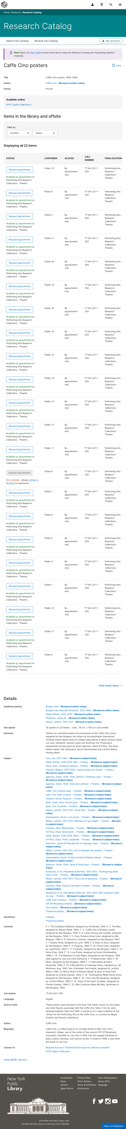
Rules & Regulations (107, 1078)
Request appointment (19, 169)
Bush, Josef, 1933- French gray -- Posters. (67, 802)
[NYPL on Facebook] (94, 1101)
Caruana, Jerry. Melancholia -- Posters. (65, 828)
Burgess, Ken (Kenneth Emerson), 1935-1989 (68, 710)
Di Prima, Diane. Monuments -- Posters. (65, 831)
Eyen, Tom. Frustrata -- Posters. (62, 806)
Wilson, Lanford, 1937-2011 (59, 722)
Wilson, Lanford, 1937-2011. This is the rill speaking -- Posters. (77, 878)
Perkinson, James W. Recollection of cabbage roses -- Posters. (77, 843)
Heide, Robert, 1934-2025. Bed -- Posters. (67, 762)
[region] (63, 413)
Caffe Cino (51, 83)
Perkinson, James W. (56, 718)
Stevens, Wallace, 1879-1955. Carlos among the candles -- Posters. (80, 769)
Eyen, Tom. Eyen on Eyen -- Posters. (64, 794)
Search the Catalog (17, 40)
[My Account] (92, 4)
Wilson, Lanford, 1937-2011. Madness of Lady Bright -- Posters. (78, 821)
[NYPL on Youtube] (115, 1101)
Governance (83, 1088)
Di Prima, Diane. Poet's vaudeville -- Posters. (68, 839)
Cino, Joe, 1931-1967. (57, 758)
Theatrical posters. (55, 911)
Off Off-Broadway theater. (59, 903)
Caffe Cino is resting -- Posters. (61, 899)
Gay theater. (52, 907)
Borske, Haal (52, 706)
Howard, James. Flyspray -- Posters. (64, 798)
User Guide (35, 52)
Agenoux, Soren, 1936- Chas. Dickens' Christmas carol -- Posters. (79, 776)
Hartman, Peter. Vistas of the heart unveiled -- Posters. (73, 885)
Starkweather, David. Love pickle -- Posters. (68, 817)
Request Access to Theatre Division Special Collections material (77, 1047)
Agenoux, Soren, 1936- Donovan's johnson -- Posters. (73, 783)
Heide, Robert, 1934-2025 (59, 714)
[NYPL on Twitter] (101, 1101)
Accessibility (66, 1078)
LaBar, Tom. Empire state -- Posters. (64, 791)
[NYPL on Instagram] (108, 1101)
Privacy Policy (83, 1078)
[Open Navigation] (120, 4)
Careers (64, 1085)
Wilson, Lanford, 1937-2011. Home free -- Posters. (71, 810)
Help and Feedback (114, 1126)
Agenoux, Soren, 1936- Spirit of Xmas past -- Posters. (73, 864)
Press (63, 1081)
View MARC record (15, 1059)
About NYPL (104, 1081)
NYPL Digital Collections (58, 1051)
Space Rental (67, 1088)
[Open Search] (111, 4)
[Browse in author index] (72, 83)
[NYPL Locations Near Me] (101, 4)
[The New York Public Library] (4, 5)
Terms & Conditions (86, 1085)
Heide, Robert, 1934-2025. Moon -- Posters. (68, 835)
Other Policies (84, 1081)
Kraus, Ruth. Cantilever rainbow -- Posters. (67, 766)
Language (103, 1085)
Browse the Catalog (46, 40)
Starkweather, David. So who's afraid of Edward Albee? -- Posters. (79, 857)
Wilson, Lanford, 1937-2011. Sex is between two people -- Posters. (79, 850)
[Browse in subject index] (83, 758)
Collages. (50, 917)
